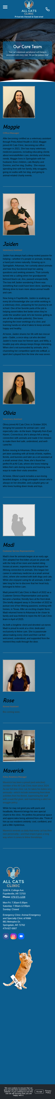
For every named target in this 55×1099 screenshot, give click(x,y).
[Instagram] (13, 936)
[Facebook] (6, 936)
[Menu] (5, 7)
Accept (39, 1092)
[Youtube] (21, 936)
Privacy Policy (48, 1092)
